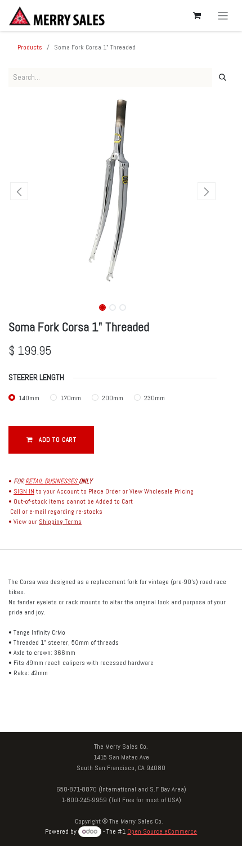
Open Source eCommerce (162, 831)
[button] (18, 191)
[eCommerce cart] (197, 15)
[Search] (223, 77)
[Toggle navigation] (223, 15)
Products (29, 47)
